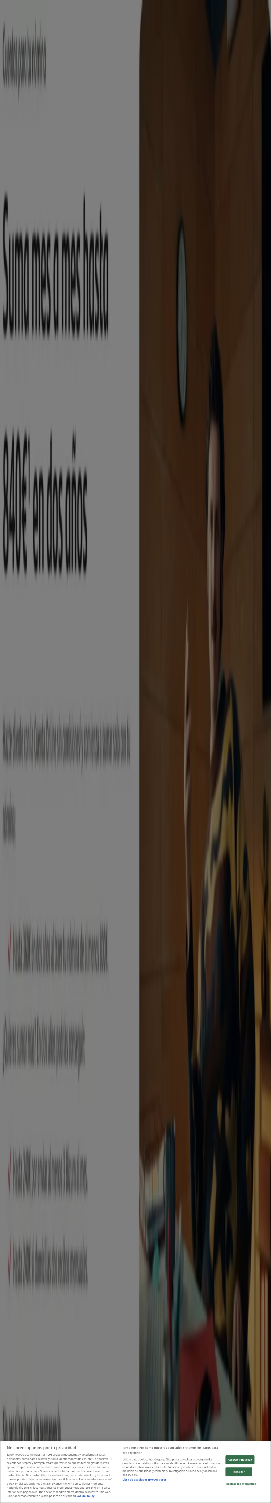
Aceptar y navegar (240, 1460)
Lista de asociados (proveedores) (144, 1479)
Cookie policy (85, 1496)
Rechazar (238, 1472)
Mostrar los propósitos (240, 1484)
